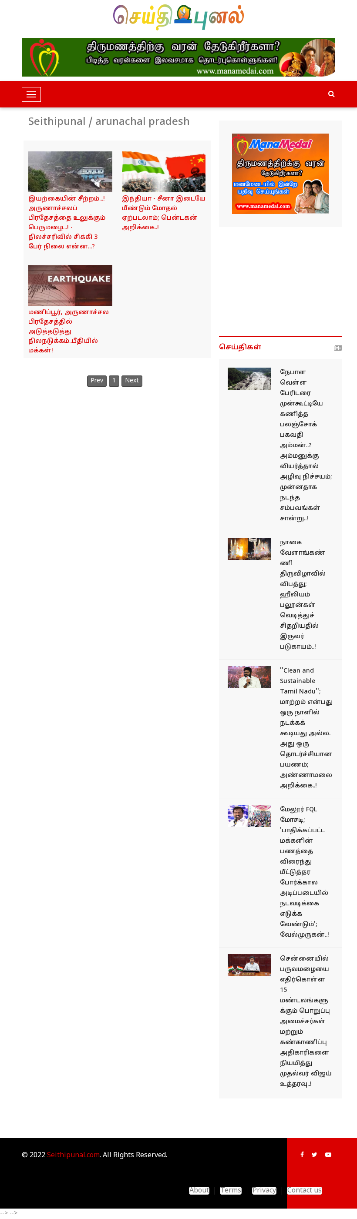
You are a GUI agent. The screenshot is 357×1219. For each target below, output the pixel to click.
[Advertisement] (280, 281)
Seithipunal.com (73, 1155)
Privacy (264, 1191)
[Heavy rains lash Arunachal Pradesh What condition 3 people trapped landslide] (70, 171)
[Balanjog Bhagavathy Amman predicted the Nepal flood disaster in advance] (249, 379)
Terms (230, 1191)
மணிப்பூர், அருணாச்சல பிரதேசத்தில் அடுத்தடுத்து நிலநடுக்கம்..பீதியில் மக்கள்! (68, 332)
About (199, 1191)
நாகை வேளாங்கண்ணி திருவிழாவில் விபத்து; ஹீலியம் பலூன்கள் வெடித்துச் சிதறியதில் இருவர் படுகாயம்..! (303, 595)
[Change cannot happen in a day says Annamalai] (249, 677)
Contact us (304, 1191)
